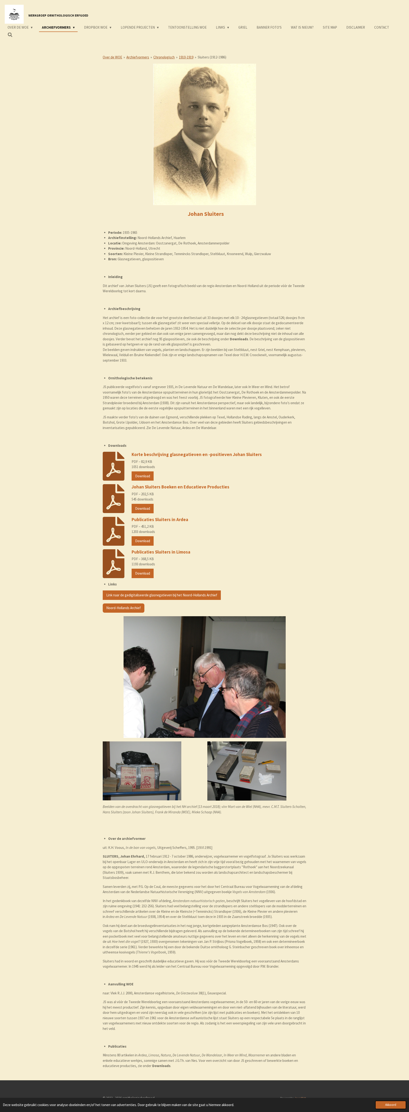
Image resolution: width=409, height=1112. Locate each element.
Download (142, 476)
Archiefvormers (137, 57)
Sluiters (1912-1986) (212, 57)
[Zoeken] (10, 34)
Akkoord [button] (390, 1105)
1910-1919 (186, 57)
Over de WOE (112, 57)
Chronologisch (164, 57)
